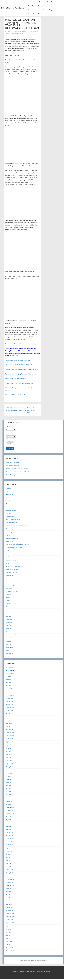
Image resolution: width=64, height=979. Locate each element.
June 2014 (8, 894)
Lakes (51, 6)
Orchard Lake (9, 588)
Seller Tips (31, 6)
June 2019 (8, 714)
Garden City (9, 532)
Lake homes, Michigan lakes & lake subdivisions (18, 544)
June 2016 (8, 823)
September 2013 (10, 922)
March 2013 (9, 941)
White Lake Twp (10, 647)
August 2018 (9, 745)
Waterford (8, 631)
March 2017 (9, 798)
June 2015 (8, 857)
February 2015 (9, 869)
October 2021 (9, 676)
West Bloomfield (10, 638)
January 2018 (9, 767)
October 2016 (9, 810)
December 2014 (10, 876)
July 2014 (8, 891)
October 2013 (9, 919)
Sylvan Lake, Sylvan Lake (12, 462)
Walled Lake (9, 628)
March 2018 (9, 760)
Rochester (8, 606)
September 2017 (10, 779)
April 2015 (8, 863)
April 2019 (8, 720)
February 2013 (9, 944)
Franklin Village (10, 528)
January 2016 (9, 835)
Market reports (9, 553)
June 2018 (8, 751)
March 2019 (9, 723)
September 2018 (10, 742)
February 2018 (9, 763)
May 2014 (8, 898)
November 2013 (10, 916)
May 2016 (8, 826)
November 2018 (10, 735)
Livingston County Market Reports (14, 547)
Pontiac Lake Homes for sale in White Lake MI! (18, 360)
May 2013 (8, 935)
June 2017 (8, 788)
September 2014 (10, 885)
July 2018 (8, 748)
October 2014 (9, 882)
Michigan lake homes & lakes (13, 557)
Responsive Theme (46, 971)
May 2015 (8, 860)
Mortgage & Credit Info (11, 572)
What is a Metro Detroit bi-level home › (31, 410)
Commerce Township (11, 510)
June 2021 (8, 685)
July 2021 (8, 682)
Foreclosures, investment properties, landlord (17, 525)
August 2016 (9, 816)
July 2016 (8, 820)
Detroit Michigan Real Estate (12, 8)
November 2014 (10, 879)
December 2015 (10, 838)
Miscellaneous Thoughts (12, 569)
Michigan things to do (11, 560)
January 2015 (9, 873)
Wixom (7, 650)
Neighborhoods (9, 575)
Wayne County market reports (13, 635)
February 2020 (9, 701)
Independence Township (12, 538)
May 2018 (8, 754)
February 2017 (9, 801)
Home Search (39, 2)
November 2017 (10, 773)
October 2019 (9, 710)
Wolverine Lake (10, 653)
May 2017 (8, 792)
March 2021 (9, 689)
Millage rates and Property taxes (14, 566)
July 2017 (8, 785)
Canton (7, 33)
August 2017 (9, 782)
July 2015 (8, 854)
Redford (8, 600)
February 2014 (9, 907)
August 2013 (9, 926)
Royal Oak (8, 610)
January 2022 (9, 667)
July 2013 (8, 929)
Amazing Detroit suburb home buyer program (17, 468)
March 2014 (9, 904)
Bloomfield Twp (9, 494)
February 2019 (9, 726)
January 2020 (9, 704)
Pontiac (8, 597)
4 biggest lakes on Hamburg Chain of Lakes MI (17, 471)
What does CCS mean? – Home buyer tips (17, 395)
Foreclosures (32, 10)
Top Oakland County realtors (13, 465)
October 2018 (9, 738)
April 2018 (8, 757)
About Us (43, 10)
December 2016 (10, 807)
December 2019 (10, 707)
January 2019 (9, 729)
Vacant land (9, 625)
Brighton (8, 497)
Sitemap (41, 14)
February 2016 (9, 832)
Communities (42, 6)
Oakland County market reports (13, 585)
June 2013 (8, 932)
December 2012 (10, 951)
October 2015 (9, 844)
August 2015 (9, 851)
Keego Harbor (9, 541)
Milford (7, 563)
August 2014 (9, 888)
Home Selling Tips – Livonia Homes (15, 378)
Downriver (8, 513)
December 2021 (10, 670)
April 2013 (8, 938)
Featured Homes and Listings (13, 519)
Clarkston (8, 507)
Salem (7, 613)
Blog (50, 10)
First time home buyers (11, 522)
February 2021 (9, 692)
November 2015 (10, 841)
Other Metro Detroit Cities (12, 591)
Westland (8, 641)
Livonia (8, 550)
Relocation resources (16, 33)
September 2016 (10, 813)
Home (30, 2)
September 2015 (10, 848)
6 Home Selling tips (11, 475)
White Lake (9, 644)
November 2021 (10, 673)
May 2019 (8, 717)
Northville (8, 578)
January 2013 (9, 947)
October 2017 (9, 776)
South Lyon (9, 619)
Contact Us (31, 14)
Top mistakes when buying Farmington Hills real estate (21, 374)
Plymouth (8, 594)
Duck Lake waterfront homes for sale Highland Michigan (21, 369)
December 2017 (10, 770)
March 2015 (9, 866)
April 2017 (8, 795)
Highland (8, 535)
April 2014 (8, 901)
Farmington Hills (10, 516)
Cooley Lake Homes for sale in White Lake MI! (18, 364)
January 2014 (9, 910)
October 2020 (9, 698)
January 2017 (9, 804)
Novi (7, 582)
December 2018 (10, 732)
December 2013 (10, 913)
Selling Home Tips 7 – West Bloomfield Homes (19, 383)
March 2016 (9, 829)
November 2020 (10, 695)
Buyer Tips (50, 2)
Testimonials (9, 622)
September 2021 (10, 679)
